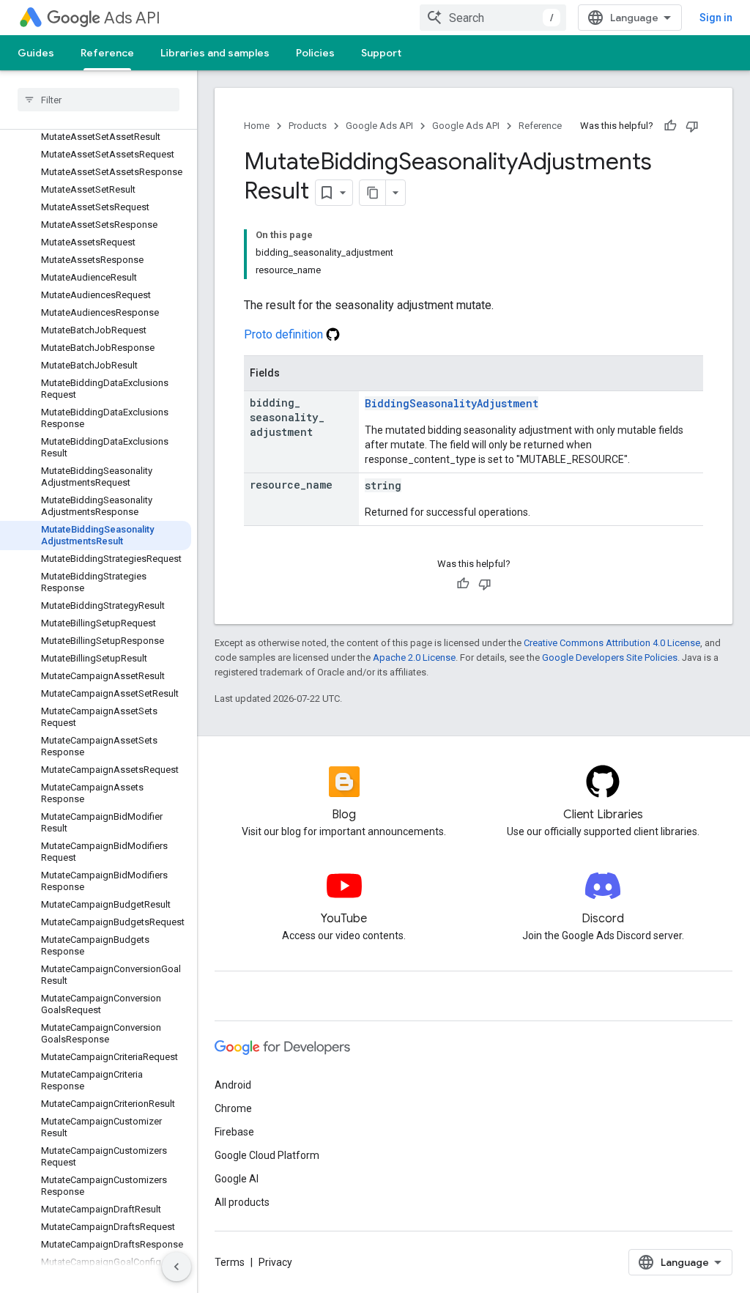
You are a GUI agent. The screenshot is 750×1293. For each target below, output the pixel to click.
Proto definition (285, 334)
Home (257, 125)
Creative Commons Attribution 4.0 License (612, 642)
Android (233, 1085)
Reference (107, 52)
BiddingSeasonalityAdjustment (451, 403)
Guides (36, 52)
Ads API (132, 18)
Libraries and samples (215, 52)
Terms (230, 1262)
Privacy (275, 1262)
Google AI (237, 1179)
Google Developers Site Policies (609, 657)
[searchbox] (98, 99)
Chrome (233, 1108)
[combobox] (493, 17)
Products (308, 125)
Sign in (715, 17)
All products (242, 1202)
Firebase (234, 1132)
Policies (315, 52)
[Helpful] (670, 126)
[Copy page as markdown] (373, 192)
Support (381, 52)
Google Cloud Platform (267, 1155)
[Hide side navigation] (176, 1266)
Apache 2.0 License (414, 657)
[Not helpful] (692, 126)
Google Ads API (379, 125)
